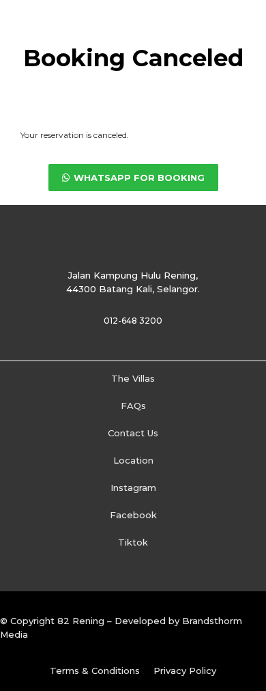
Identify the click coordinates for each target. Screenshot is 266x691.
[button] (133, 177)
